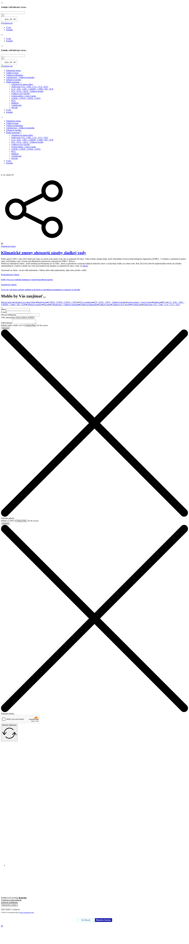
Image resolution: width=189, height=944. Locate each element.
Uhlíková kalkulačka (14, 75)
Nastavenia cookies (9, 905)
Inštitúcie (15, 103)
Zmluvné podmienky (9, 902)
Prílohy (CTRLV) (8, 521)
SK (13, 19)
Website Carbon (103, 920)
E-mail (3, 312)
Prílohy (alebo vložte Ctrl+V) (13, 325)
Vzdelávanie (16, 105)
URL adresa (6, 317)
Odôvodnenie (6, 323)
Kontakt (9, 30)
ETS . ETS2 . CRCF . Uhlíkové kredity (27, 91)
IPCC (13, 100)
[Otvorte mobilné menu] (2, 34)
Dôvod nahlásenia (8, 315)
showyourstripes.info (26, 912)
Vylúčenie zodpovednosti (11, 900)
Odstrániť (5, 328)
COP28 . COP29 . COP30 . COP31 (26, 98)
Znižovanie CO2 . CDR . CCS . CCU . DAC (29, 87)
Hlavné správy (7, 302)
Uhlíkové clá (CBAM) (20, 94)
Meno (3, 309)
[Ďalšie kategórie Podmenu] (20, 82)
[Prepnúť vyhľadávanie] (2, 2)
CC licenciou (20, 898)
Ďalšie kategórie (12, 82)
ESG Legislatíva (85, 302)
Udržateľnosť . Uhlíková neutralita (20, 77)
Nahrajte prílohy (7, 518)
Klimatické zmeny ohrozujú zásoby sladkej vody (43, 252)
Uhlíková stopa (12, 73)
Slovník (14, 107)
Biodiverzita (42, 302)
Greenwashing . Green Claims (23, 96)
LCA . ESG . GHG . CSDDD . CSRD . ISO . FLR (32, 89)
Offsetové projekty (13, 80)
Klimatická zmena (13, 70)
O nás (8, 27)
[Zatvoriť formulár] (2, 307)
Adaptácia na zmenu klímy (22, 84)
